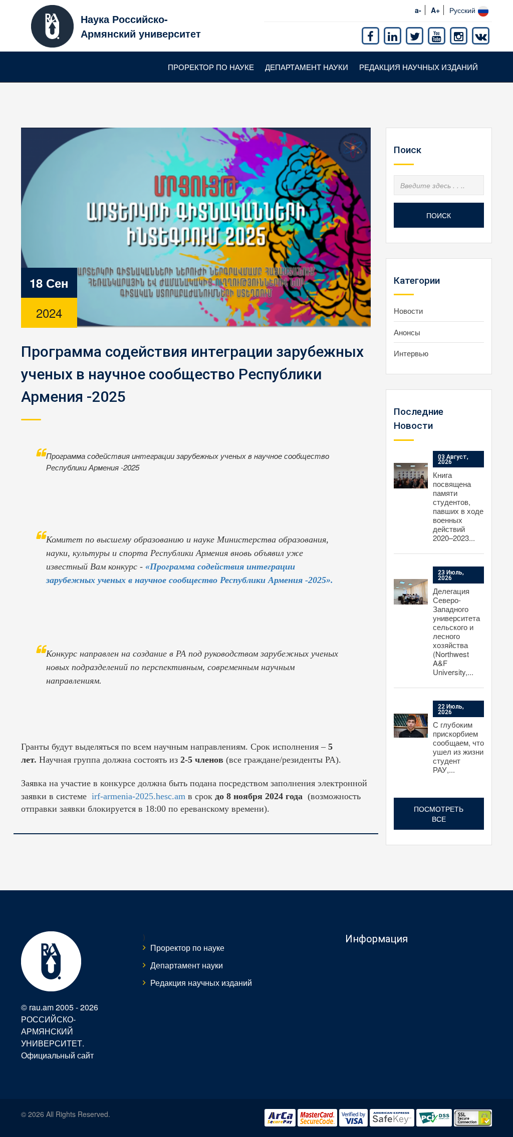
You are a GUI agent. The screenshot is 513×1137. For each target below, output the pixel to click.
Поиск (438, 215)
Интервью (411, 353)
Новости (408, 310)
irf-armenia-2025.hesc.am (138, 796)
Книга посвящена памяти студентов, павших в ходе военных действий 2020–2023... (458, 506)
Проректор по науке (211, 67)
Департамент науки (306, 67)
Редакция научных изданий (418, 67)
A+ (435, 10)
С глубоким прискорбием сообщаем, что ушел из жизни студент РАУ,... (458, 747)
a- (418, 10)
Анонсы (407, 332)
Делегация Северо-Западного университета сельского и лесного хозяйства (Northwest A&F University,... (456, 631)
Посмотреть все (438, 814)
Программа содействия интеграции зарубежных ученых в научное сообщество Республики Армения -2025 (192, 374)
